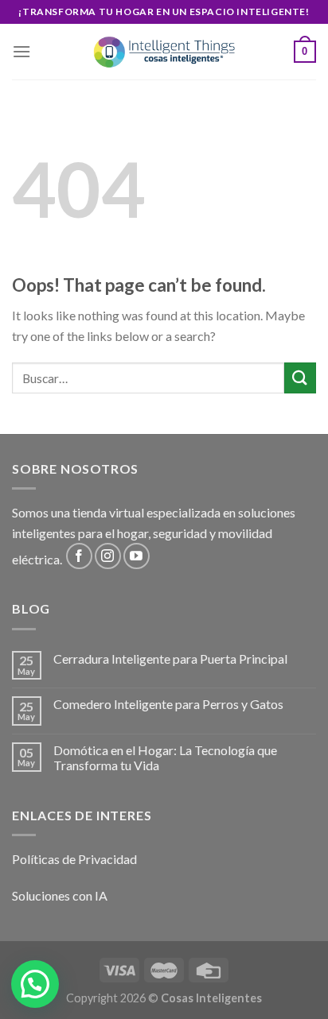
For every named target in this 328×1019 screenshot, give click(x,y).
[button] (35, 984)
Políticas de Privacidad (74, 858)
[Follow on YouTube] (136, 556)
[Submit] (300, 377)
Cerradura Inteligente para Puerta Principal (170, 658)
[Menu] (21, 51)
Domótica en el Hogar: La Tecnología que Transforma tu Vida (165, 757)
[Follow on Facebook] (79, 556)
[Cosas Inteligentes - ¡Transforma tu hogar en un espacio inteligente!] (164, 52)
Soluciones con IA (59, 895)
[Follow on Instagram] (108, 556)
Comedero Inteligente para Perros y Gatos (168, 703)
